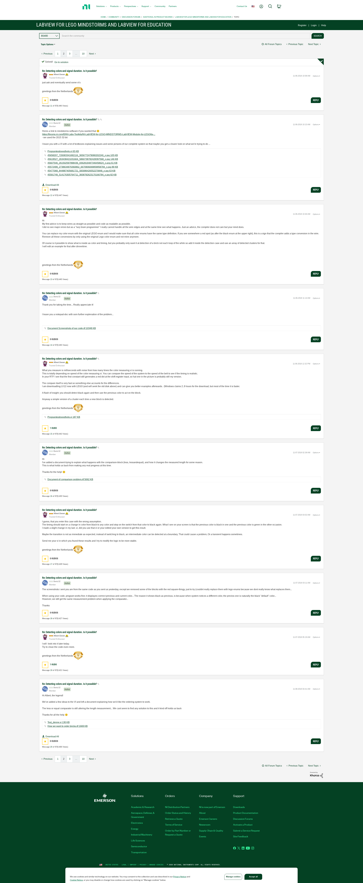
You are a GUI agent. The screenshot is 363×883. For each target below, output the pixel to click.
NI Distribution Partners (177, 807)
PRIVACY (143, 864)
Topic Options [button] (47, 44)
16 (51, 496)
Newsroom (204, 824)
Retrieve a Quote (173, 818)
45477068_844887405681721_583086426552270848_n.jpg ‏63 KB (81, 171)
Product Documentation (245, 812)
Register (302, 25)
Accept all (253, 877)
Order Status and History (178, 812)
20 (51, 747)
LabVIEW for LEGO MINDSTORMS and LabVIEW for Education (203, 16)
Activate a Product (243, 824)
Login (314, 25)
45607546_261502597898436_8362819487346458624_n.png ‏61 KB (82, 163)
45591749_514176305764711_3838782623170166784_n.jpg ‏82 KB (82, 175)
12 (51, 195)
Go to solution (61, 62)
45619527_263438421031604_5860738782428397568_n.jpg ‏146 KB (83, 159)
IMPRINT (133, 864)
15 (51, 434)
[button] (45, 100)
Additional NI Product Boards (158, 16)
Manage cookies (156, 864)
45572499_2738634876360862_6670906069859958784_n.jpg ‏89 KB (83, 167)
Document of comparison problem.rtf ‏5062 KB (70, 479)
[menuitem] (101, 7)
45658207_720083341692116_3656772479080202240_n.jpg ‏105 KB (83, 155)
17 (51, 564)
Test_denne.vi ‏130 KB (59, 722)
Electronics (137, 822)
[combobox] (185, 36)
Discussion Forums (131, 16)
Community (113, 16)
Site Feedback (240, 836)
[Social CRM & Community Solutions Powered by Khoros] (316, 774)
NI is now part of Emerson (212, 807)
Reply (316, 100)
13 (51, 279)
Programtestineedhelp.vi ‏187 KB (64, 417)
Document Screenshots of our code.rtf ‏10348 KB (72, 328)
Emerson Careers (208, 818)
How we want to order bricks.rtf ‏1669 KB (68, 726)
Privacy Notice (179, 876)
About (202, 812)
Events (202, 836)
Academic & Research (142, 807)
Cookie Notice (76, 879)
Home (103, 16)
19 (51, 670)
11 (51, 106)
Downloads (239, 807)
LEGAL (124, 864)
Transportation (139, 852)
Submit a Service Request (246, 830)
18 (51, 618)
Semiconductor (139, 846)
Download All (52, 185)
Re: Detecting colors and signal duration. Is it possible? (69, 70)
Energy (134, 828)
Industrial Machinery (141, 834)
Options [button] (316, 76)
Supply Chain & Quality (211, 830)
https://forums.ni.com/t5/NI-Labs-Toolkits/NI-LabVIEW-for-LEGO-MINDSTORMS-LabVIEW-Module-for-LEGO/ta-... (98, 134)
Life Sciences (138, 840)
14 (51, 345)
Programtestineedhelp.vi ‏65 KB (63, 151)
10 (83, 54)
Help (323, 25)
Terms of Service (173, 824)
